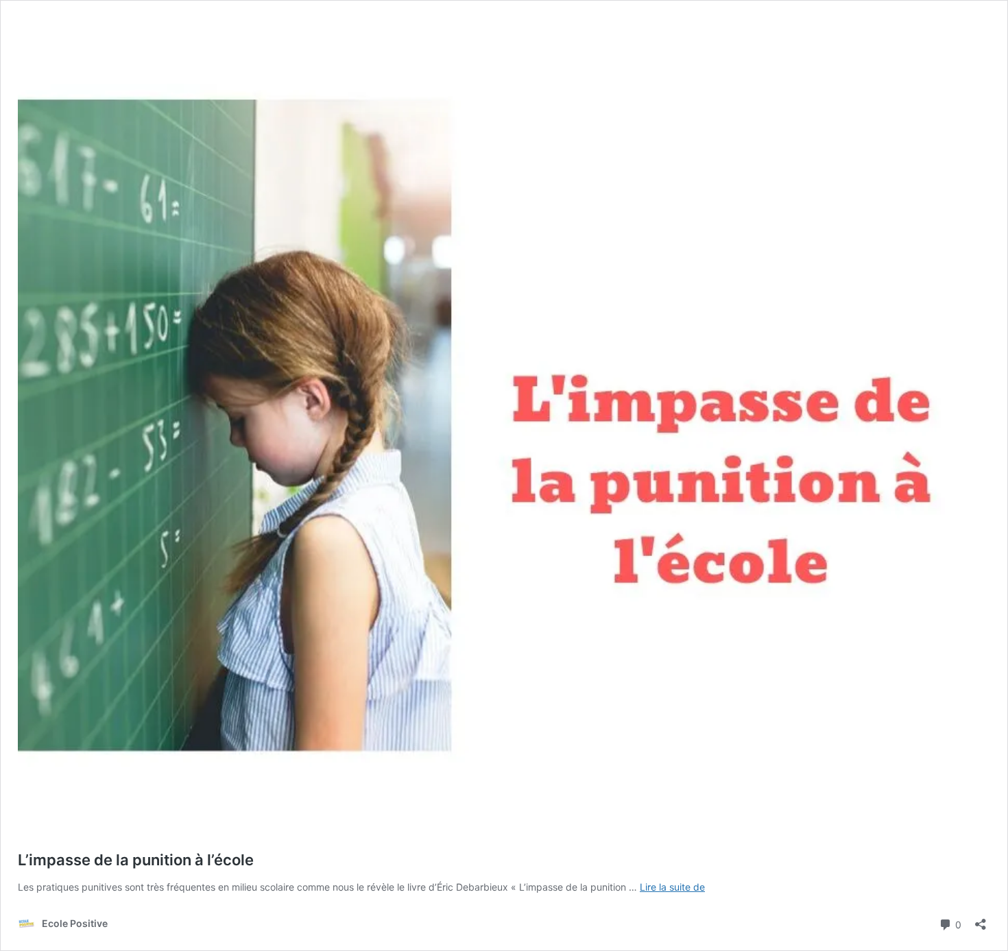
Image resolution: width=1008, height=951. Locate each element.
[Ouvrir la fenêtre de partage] (980, 919)
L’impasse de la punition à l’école (136, 860)
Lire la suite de (672, 887)
